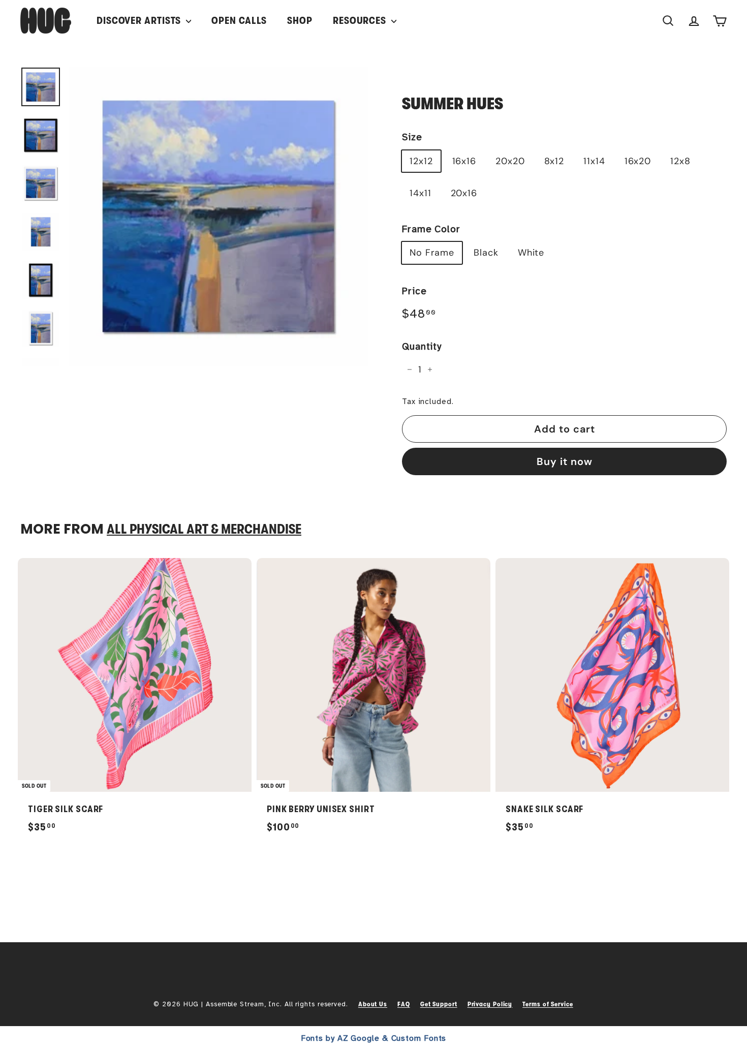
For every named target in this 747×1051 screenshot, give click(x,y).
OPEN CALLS (239, 20)
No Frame (432, 252)
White (531, 252)
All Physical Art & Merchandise (204, 529)
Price (414, 291)
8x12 (554, 161)
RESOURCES (361, 20)
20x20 (510, 161)
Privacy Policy (490, 1004)
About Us (372, 1004)
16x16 (464, 161)
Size (412, 137)
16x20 (638, 161)
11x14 (594, 161)
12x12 (421, 161)
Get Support (438, 1004)
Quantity (422, 347)
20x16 (464, 193)
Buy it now (565, 461)
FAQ (403, 1004)
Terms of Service (547, 1004)
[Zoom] (218, 216)
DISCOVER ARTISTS (140, 20)
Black (486, 252)
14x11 (420, 193)
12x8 (680, 161)
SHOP (300, 20)
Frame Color (431, 229)
